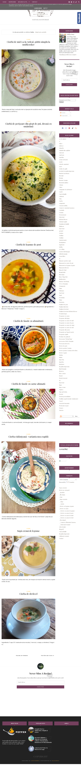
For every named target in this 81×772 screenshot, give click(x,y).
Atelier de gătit (63, 169)
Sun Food (61, 383)
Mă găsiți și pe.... (23, 2)
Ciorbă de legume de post (28, 244)
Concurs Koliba (63, 205)
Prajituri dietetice (63, 307)
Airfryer (61, 146)
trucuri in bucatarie (64, 403)
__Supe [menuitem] (61, 501)
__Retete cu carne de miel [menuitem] (66, 515)
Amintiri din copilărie (64, 150)
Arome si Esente (63, 159)
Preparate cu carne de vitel (66, 327)
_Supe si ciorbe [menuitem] (63, 499)
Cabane (61, 185)
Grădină (61, 238)
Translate (71, 482)
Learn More (38, 8)
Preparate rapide (63, 334)
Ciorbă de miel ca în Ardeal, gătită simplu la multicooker (28, 43)
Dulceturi (61, 217)
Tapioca (61, 389)
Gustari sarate (63, 240)
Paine (60, 288)
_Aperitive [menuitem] (62, 492)
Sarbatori (61, 364)
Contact (34, 2)
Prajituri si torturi (64, 309)
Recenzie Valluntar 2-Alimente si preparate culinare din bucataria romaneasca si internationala (43, 740)
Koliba (60, 247)
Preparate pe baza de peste (66, 332)
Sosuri (60, 376)
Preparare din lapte (64, 318)
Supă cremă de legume (28, 530)
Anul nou (61, 155)
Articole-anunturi (64, 164)
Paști (60, 295)
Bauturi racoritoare (64, 173)
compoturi (62, 203)
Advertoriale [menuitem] (62, 527)
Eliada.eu (61, 226)
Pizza (60, 300)
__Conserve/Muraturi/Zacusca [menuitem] (67, 522)
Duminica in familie (64, 224)
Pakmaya (61, 291)
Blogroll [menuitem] (61, 529)
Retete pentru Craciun (65, 348)
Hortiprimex (62, 242)
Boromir (61, 176)
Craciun (61, 212)
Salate (60, 357)
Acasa (4, 2)
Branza (61, 178)
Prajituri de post (63, 304)
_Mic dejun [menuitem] (62, 495)
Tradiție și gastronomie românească (68, 399)
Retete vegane (63, 353)
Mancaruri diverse (64, 268)
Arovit (60, 162)
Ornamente (62, 286)
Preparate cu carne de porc (66, 323)
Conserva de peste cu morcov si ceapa (41, 748)
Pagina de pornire (22, 655)
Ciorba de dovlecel (28, 593)
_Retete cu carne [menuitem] (63, 508)
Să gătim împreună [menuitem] (64, 534)
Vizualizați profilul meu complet (67, 54)
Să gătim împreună (64, 366)
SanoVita (61, 362)
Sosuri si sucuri (63, 378)
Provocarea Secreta (64, 343)
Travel (61, 401)
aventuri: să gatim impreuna (66, 171)
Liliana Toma (70, 34)
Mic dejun (61, 274)
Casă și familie (63, 194)
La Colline (62, 249)
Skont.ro (61, 371)
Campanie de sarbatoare (65, 189)
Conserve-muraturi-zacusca (66, 208)
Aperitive (61, 157)
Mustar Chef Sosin (64, 281)
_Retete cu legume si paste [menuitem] (66, 506)
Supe (60, 385)
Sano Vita (61, 360)
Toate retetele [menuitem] (63, 488)
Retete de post (63, 346)
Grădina (61, 235)
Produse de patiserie (64, 337)
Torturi (61, 394)
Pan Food (61, 293)
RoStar (61, 355)
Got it (45, 8)
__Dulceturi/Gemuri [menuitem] (64, 524)
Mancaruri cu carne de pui (66, 263)
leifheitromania (63, 254)
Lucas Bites (62, 256)
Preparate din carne (64, 330)
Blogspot (55, 760)
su (59, 380)
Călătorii (61, 196)
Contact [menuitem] (61, 538)
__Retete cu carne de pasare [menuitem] (67, 511)
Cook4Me (61, 210)
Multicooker (62, 279)
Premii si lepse (63, 314)
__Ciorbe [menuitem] (61, 504)
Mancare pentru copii (65, 261)
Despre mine (12, 2)
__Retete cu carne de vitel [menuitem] (66, 518)
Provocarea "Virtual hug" (65, 339)
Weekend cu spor (64, 405)
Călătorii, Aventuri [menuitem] (64, 536)
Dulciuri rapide (63, 222)
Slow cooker (62, 373)
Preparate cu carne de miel (66, 320)
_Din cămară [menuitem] (62, 520)
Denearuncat (62, 215)
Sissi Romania (62, 369)
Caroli (60, 192)
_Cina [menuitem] (60, 497)
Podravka (61, 302)
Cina (60, 199)
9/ (59, 141)
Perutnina (61, 297)
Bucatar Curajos (63, 180)
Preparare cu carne (64, 316)
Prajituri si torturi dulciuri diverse (68, 311)
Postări (63, 112)
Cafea (60, 187)
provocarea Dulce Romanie (66, 341)
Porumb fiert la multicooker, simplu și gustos (41, 730)
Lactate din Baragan (64, 251)
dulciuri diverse (63, 219)
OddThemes (35, 760)
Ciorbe (28, 39)
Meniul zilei (62, 272)
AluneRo (61, 148)
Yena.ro (61, 408)
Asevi (60, 166)
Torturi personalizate (65, 396)
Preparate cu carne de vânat (66, 325)
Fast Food (61, 228)
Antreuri (61, 153)
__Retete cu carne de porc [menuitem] (66, 513)
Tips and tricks (63, 392)
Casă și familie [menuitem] (63, 531)
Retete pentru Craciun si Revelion (68, 350)
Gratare (61, 233)
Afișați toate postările (40, 32)
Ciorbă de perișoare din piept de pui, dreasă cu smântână (28, 125)
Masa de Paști (62, 270)
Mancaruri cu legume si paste (67, 265)
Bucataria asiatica (63, 182)
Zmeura (61, 410)
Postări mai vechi (47, 655)
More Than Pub (63, 277)
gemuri (61, 231)
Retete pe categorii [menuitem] (64, 490)
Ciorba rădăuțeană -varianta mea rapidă (28, 436)
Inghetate (61, 245)
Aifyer (60, 143)
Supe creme (62, 387)
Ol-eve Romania (63, 284)
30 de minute (62, 139)
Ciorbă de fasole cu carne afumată (28, 383)
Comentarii (64, 115)
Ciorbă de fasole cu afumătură (28, 320)
